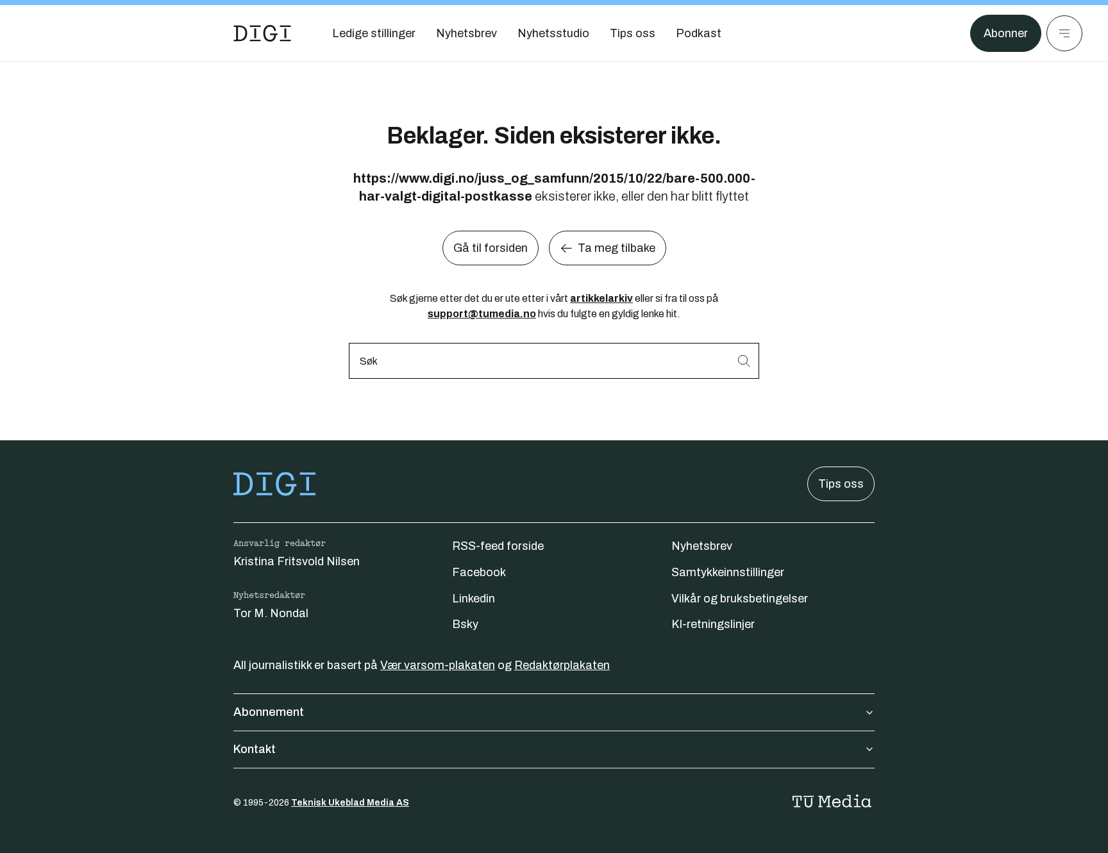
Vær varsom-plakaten (437, 665)
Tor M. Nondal (270, 613)
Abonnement (268, 712)
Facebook (479, 572)
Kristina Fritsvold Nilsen (296, 561)
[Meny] (1064, 33)
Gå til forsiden (490, 248)
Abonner (1006, 33)
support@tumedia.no (482, 313)
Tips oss (841, 483)
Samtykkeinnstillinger (727, 572)
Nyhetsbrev (701, 546)
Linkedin (473, 598)
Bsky (465, 624)
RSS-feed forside (498, 546)
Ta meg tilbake (616, 248)
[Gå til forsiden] (262, 33)
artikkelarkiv (601, 298)
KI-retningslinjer (713, 624)
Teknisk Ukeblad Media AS (350, 802)
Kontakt (254, 749)
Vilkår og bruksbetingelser (739, 598)
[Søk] (743, 360)
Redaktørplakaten (562, 665)
